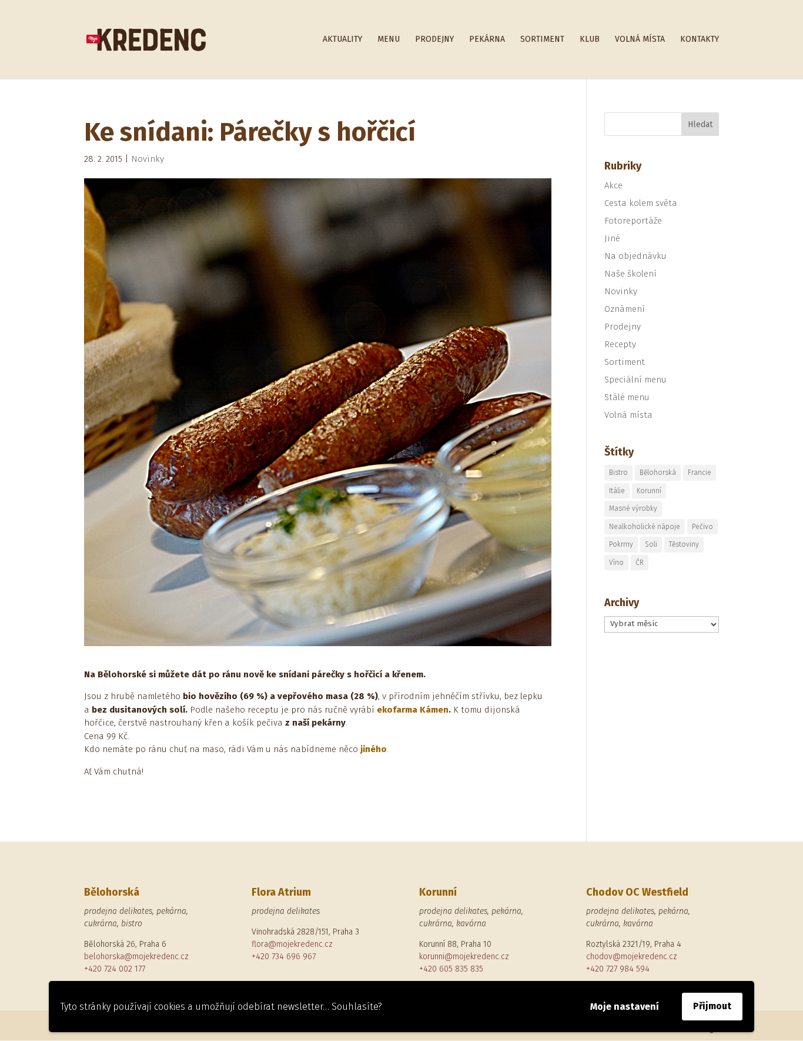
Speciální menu (635, 379)
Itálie (617, 491)
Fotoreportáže (633, 220)
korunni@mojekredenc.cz (464, 957)
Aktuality (342, 39)
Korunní (649, 491)
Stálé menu (627, 397)
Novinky (147, 159)
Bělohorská (658, 472)
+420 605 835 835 (451, 969)
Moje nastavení (624, 1006)
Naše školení (630, 273)
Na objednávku (635, 256)
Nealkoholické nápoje (644, 527)
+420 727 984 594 (618, 969)
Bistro (618, 472)
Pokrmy (621, 544)
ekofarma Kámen (413, 709)
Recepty (620, 344)
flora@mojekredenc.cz (292, 944)
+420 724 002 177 (114, 969)
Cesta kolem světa (640, 203)
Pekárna (487, 39)
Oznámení (624, 309)
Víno (616, 562)
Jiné (612, 238)
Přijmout (712, 1006)
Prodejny (434, 39)
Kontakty (699, 39)
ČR (639, 562)
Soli (651, 544)
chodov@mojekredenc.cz (631, 957)
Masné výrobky (633, 508)
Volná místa (640, 39)
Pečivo (702, 527)
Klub (590, 39)
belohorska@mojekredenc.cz (136, 957)
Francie (699, 472)
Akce (613, 185)
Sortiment (542, 39)
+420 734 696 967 (284, 957)
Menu (388, 39)
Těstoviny (684, 544)
